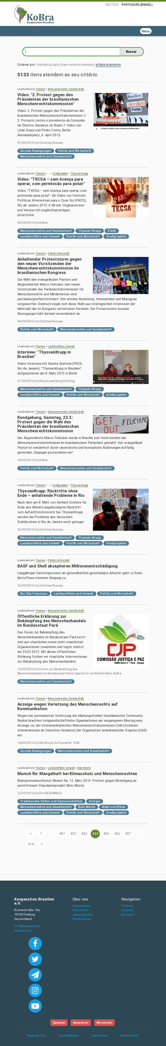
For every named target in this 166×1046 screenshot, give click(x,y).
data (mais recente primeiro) (74, 65)
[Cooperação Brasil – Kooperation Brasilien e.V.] (34, 14)
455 (106, 834)
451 (62, 834)
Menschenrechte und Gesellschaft (46, 156)
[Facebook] (35, 943)
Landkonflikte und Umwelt (40, 236)
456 (117, 834)
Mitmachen (104, 1022)
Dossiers (127, 910)
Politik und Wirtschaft (74, 151)
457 (128, 834)
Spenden (59, 1022)
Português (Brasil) (137, 4)
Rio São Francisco (33, 593)
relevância (44, 65)
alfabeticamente (108, 65)
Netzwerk (128, 915)
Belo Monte (84, 768)
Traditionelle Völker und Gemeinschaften (51, 801)
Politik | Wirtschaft (59, 253)
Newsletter (81, 1022)
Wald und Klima (113, 807)
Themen (40, 89)
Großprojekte (60, 173)
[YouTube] (35, 1005)
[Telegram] (35, 974)
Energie (94, 801)
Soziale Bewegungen (35, 151)
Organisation (81, 906)
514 (31, 844)
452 (73, 834)
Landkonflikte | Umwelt (61, 346)
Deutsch (112, 4)
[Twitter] (35, 958)
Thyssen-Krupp (79, 173)
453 (84, 834)
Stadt (111, 231)
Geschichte (80, 910)
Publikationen (81, 919)
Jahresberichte (83, 915)
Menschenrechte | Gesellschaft (66, 89)
